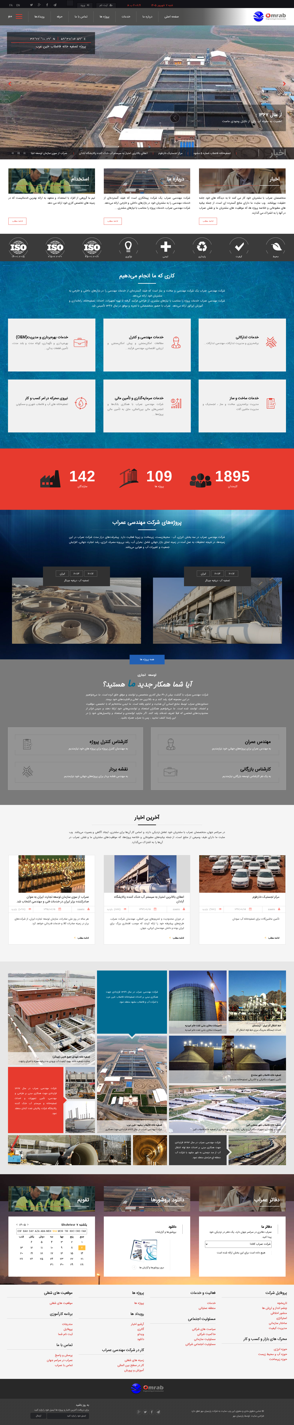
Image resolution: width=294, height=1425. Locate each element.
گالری (140, 1329)
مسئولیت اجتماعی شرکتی (200, 1344)
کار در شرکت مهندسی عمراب (123, 1350)
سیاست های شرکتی (204, 1329)
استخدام (80, 179)
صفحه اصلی (171, 16)
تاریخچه (282, 1303)
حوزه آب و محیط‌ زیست (272, 1354)
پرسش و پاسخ (64, 1355)
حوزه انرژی (280, 1349)
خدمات (126, 16)
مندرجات (67, 1324)
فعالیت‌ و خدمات (203, 1293)
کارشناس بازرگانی (255, 769)
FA (11, 5)
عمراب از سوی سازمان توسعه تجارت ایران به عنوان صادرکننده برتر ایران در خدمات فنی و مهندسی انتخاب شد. (225, 153)
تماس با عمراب (64, 1365)
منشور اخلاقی (279, 1313)
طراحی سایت (257, 1416)
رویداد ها (137, 1314)
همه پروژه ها (147, 659)
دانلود (140, 1339)
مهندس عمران (258, 742)
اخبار (275, 179)
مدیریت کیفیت (278, 1328)
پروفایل (68, 1329)
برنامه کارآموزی (61, 1314)
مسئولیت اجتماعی (202, 1319)
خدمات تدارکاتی (247, 338)
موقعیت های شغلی (58, 1293)
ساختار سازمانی (278, 1323)
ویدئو (140, 1334)
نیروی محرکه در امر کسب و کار (46, 399)
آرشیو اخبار (137, 1324)
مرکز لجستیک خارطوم (94, 153)
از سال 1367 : (269, 111)
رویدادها (39, 16)
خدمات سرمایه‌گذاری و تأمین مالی (139, 399)
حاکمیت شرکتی (206, 1334)
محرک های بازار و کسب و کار (265, 1339)
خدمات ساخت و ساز (244, 399)
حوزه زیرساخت (278, 1359)
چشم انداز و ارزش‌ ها (274, 1308)
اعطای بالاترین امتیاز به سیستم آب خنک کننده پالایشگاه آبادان (36, 153)
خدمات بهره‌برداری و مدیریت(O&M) (42, 338)
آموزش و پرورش (134, 1370)
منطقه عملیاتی (207, 1308)
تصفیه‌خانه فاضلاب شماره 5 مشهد (135, 153)
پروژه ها (104, 16)
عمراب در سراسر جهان (60, 1360)
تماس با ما (81, 16)
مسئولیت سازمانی (205, 1339)
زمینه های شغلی (134, 1360)
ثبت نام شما (65, 1334)
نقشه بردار (118, 769)
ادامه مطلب (17, 221)
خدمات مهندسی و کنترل (146, 338)
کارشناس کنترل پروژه (109, 742)
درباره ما (147, 16)
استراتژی (281, 1318)
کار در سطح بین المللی (130, 1365)
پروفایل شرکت (276, 1293)
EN (18, 5)
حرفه (59, 16)
